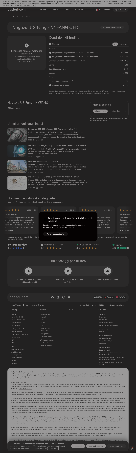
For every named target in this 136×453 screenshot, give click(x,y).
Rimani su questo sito (55, 234)
